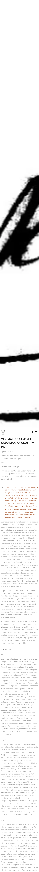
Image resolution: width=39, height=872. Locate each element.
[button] (32, 432)
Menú (36, 432)
